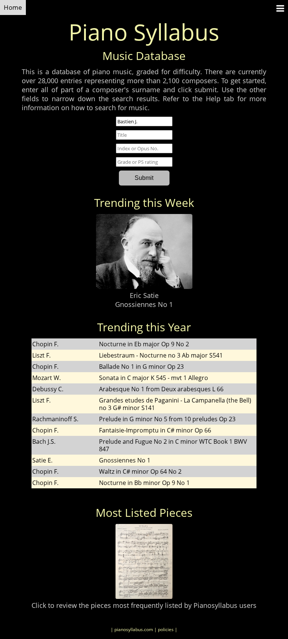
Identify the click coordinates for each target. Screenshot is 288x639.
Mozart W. (46, 378)
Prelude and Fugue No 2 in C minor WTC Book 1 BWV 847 (173, 445)
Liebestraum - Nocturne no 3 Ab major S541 (161, 355)
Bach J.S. (44, 441)
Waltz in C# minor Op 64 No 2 (140, 471)
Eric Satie (144, 295)
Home (13, 7)
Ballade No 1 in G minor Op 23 (141, 366)
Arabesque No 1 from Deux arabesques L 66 (161, 389)
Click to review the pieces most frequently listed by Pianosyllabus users (144, 605)
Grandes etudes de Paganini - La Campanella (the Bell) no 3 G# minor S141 (175, 404)
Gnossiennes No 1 (144, 304)
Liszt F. (41, 355)
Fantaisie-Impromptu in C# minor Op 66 (155, 430)
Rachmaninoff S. (55, 419)
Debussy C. (47, 389)
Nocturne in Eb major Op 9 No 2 (144, 344)
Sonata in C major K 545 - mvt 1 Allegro (153, 378)
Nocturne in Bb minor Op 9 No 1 (144, 483)
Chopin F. (45, 344)
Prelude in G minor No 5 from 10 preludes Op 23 (167, 419)
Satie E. (42, 460)
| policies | (165, 629)
